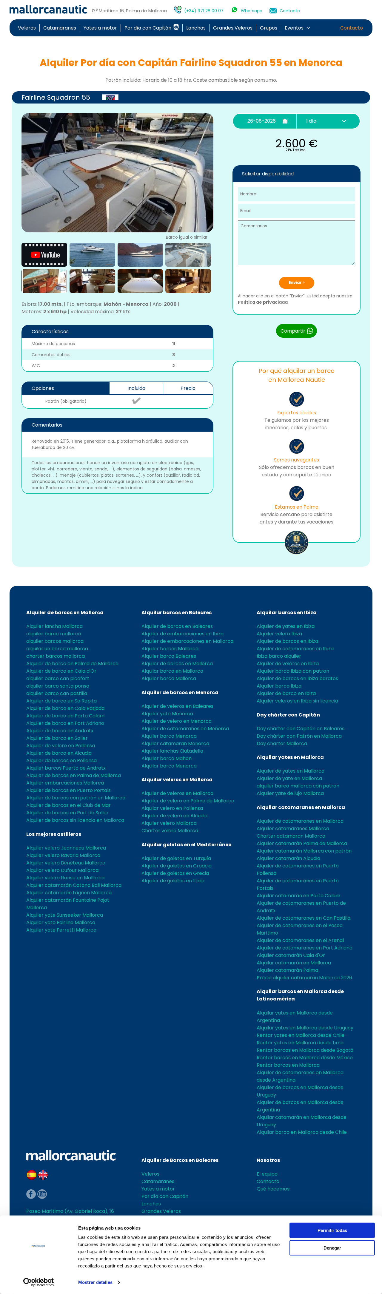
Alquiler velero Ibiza (279, 633)
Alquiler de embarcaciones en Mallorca (187, 641)
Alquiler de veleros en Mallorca (177, 793)
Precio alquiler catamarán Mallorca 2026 (304, 977)
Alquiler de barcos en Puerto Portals (68, 790)
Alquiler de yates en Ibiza (286, 626)
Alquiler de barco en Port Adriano (65, 723)
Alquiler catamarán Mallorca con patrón (304, 850)
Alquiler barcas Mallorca (169, 648)
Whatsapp (251, 11)
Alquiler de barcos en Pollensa (61, 760)
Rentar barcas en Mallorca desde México (305, 1057)
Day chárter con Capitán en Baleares (300, 728)
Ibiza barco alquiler (279, 656)
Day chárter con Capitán (288, 714)
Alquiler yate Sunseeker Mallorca (64, 915)
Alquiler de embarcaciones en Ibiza (182, 633)
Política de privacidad (263, 302)
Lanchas (196, 27)
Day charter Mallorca (282, 743)
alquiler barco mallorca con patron (298, 785)
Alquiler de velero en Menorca (176, 721)
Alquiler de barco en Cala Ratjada (65, 708)
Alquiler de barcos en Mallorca (65, 612)
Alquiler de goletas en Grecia (175, 873)
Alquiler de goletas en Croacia (176, 865)
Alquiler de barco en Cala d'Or (61, 671)
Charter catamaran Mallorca (291, 836)
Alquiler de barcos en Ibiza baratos (297, 678)
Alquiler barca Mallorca (168, 678)
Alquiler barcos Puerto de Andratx (66, 768)
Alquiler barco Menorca (169, 736)
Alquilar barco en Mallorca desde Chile (302, 1132)
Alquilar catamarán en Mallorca (294, 962)
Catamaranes (59, 27)
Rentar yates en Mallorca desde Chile (300, 1035)
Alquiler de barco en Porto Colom (65, 715)
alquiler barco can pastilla (56, 693)
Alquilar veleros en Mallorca (176, 779)
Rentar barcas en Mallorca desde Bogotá (305, 1050)
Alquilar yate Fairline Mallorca (60, 922)
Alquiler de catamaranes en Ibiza (295, 648)
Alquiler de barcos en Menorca (179, 692)
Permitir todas (332, 1230)
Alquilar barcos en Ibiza (287, 612)
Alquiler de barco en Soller (57, 738)
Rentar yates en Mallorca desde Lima (300, 1042)
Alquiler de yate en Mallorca (289, 778)
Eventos (294, 27)
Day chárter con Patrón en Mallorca (299, 736)
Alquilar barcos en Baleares (176, 612)
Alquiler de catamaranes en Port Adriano (304, 947)
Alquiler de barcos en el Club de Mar (68, 805)
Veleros (27, 27)
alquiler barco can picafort (57, 678)
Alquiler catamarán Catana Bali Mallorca (73, 885)
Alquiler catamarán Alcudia (288, 858)
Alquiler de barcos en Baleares (177, 626)
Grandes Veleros (232, 27)
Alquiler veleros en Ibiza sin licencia (297, 700)
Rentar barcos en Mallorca (288, 1065)
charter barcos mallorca (55, 656)
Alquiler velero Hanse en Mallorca (65, 877)
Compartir (293, 331)
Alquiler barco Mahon (166, 758)
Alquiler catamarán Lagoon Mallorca (69, 892)
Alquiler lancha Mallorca (54, 626)
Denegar (332, 1247)
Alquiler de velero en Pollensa (60, 745)
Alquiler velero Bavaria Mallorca (63, 855)
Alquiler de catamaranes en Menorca (185, 728)
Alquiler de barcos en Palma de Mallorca (73, 775)
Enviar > (297, 282)
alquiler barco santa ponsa (57, 685)
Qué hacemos (273, 1188)
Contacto (290, 11)
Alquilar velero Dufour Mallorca (62, 870)
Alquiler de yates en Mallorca (290, 771)
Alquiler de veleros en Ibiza (288, 663)
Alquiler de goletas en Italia (172, 880)
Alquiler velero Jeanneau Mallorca (66, 847)
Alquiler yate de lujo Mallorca (290, 793)
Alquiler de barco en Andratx (59, 730)
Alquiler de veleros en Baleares (177, 706)
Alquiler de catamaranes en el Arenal (300, 940)
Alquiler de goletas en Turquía (176, 858)
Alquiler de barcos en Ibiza (287, 641)
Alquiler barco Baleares (168, 656)
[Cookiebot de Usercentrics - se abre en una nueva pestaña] (39, 1282)
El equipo (267, 1174)
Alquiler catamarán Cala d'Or (291, 955)
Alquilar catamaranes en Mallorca (301, 807)
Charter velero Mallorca (169, 830)
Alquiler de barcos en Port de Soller (67, 812)
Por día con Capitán (148, 27)
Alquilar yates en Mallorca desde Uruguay (305, 1027)
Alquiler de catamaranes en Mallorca (300, 821)
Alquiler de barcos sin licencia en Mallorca (75, 820)
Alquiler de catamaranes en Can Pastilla (303, 918)
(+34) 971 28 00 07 (204, 11)
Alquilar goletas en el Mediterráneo (186, 844)
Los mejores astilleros (53, 834)
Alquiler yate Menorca (167, 713)
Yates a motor (100, 27)
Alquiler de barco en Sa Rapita (61, 700)
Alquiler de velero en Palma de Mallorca (187, 800)
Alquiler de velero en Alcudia (174, 815)
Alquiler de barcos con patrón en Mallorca (75, 797)
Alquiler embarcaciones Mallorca (65, 782)
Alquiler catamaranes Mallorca (293, 828)
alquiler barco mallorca (53, 633)
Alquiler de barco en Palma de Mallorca (72, 663)
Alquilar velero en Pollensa (172, 808)
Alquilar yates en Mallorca (290, 757)
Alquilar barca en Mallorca (172, 671)
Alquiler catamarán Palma (287, 970)
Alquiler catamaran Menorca (175, 743)
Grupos (268, 27)
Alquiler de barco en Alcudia (59, 753)
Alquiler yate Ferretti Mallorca (61, 930)
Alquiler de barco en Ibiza (286, 693)
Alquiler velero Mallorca (169, 823)
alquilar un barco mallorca (57, 648)
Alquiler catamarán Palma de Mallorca (302, 843)
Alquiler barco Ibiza (279, 685)
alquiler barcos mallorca (55, 641)
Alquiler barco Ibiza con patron (293, 671)
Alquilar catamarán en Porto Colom (298, 895)
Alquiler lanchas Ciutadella (172, 751)
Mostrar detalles (95, 1282)
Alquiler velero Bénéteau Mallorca (65, 862)
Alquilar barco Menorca (169, 765)
